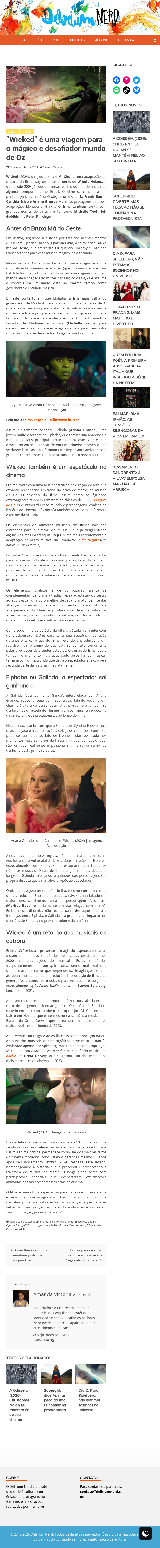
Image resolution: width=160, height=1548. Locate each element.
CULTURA (76, 40)
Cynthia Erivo (13, 1225)
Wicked (23, 1229)
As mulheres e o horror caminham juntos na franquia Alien (30, 1255)
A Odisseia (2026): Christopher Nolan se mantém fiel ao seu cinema (19, 1405)
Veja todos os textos (53, 1335)
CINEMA (12, 131)
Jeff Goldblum (30, 1225)
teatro (14, 1229)
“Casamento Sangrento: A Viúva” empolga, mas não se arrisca (129, 478)
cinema (92, 1221)
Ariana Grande (64, 1221)
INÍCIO (39, 40)
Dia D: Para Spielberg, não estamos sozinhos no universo (90, 1400)
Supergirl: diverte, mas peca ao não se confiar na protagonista (55, 1400)
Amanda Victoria (52, 1294)
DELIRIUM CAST (127, 40)
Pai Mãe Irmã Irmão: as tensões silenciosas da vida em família (128, 424)
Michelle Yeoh (67, 1225)
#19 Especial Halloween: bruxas (53, 419)
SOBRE (56, 40)
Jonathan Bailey (49, 1225)
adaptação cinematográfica (39, 1221)
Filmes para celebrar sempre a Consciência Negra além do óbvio (84, 1255)
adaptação (16, 1221)
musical (80, 1225)
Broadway (80, 1221)
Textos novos (127, 105)
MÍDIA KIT (101, 40)
